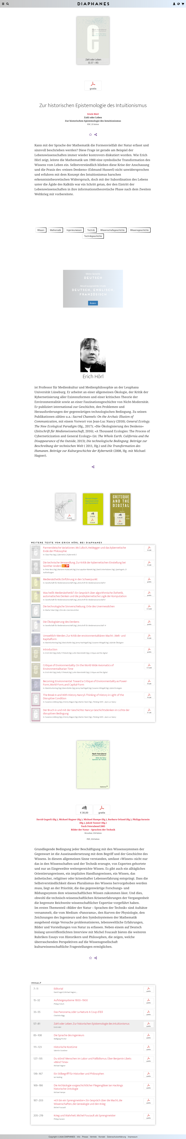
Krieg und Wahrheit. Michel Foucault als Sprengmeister (85, 1115)
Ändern (93, 303)
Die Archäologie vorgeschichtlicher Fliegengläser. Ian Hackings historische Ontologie (88, 1087)
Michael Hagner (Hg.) (70, 819)
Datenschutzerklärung (116, 1136)
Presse (85, 1136)
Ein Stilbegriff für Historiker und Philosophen (79, 1073)
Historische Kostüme (65, 1047)
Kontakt (102, 1136)
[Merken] (90, 134)
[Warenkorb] (183, 4)
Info (78, 1136)
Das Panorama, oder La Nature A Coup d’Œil (78, 1012)
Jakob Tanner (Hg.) (96, 823)
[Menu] (3, 4)
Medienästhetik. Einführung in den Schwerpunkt (70, 579)
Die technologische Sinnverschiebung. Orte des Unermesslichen (79, 606)
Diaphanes (93, 3)
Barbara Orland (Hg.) (119, 819)
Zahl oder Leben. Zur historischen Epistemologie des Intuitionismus (91, 1023)
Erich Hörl (93, 114)
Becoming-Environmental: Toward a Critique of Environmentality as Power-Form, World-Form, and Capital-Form (85, 683)
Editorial (58, 988)
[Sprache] (178, 4)
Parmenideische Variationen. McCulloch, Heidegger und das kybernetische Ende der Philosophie (84, 549)
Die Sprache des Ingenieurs (69, 1035)
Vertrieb (93, 1136)
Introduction (50, 649)
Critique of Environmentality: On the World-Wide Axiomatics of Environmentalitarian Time (78, 667)
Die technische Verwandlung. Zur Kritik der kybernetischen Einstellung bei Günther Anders (84, 564)
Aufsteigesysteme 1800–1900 (71, 1000)
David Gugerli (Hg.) (47, 819)
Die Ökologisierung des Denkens (61, 621)
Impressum (133, 1136)
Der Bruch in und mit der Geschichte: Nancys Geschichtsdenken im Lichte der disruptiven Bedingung (86, 712)
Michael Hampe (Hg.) (95, 819)
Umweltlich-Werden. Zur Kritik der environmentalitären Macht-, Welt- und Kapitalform (84, 637)
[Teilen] (96, 134)
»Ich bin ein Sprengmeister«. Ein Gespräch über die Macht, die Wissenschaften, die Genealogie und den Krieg (88, 1102)
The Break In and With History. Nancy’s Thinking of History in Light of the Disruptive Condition (83, 697)
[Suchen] (7, 4)
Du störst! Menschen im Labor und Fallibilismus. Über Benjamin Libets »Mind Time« (92, 1060)
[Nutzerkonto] (174, 4)
